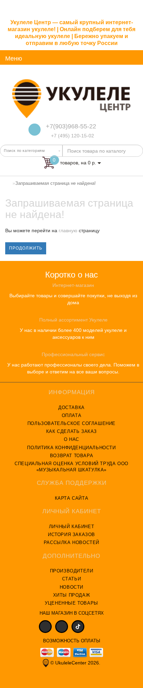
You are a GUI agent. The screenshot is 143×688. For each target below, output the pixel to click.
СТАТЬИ (71, 578)
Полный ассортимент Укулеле (73, 320)
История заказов (71, 534)
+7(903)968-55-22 (71, 126)
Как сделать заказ (71, 431)
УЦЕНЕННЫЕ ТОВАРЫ (71, 603)
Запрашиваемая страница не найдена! (55, 183)
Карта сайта (72, 498)
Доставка (71, 407)
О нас (71, 439)
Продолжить (25, 248)
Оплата (72, 415)
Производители (71, 570)
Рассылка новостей (71, 542)
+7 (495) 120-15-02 (72, 135)
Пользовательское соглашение (71, 423)
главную (68, 230)
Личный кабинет (71, 526)
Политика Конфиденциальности (71, 447)
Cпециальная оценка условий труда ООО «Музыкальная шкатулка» (71, 466)
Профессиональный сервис (73, 354)
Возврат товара (71, 455)
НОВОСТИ (71, 587)
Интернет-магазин (73, 285)
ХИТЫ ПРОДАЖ (71, 595)
